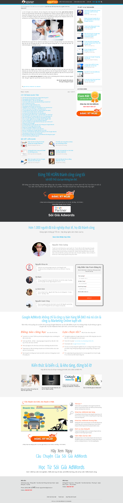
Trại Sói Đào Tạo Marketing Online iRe (83, 341)
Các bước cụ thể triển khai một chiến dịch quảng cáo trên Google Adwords (39, 131)
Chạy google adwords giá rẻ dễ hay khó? (31, 99)
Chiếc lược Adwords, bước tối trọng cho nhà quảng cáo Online (36, 117)
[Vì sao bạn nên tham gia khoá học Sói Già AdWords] (80, 82)
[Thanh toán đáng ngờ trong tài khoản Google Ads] (80, 28)
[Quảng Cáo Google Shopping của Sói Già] (80, 59)
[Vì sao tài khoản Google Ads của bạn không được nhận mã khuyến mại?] (80, 44)
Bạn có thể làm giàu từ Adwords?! (92, 387)
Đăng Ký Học (52, 2)
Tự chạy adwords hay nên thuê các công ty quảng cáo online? (36, 110)
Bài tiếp (71, 92)
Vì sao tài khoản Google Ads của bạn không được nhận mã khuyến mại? (92, 43)
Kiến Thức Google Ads (65, 1)
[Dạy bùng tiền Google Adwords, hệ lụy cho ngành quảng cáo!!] (51, 380)
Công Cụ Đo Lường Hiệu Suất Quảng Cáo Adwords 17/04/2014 (71, 385)
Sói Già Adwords (25, 6)
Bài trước (25, 92)
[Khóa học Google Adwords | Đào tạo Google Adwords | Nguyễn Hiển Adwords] (28, 1)
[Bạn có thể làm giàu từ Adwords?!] (92, 380)
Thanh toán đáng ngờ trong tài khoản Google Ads (91, 26)
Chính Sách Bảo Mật (51, 497)
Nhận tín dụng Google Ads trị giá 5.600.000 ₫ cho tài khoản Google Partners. (92, 19)
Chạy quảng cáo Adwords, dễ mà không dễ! (32, 133)
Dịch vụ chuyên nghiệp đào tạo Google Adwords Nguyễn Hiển (36, 119)
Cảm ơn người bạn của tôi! (28, 103)
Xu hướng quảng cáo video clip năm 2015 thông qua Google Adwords (38, 124)
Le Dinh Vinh (40, 289)
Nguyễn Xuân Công (42, 301)
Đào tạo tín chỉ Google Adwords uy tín (31, 104)
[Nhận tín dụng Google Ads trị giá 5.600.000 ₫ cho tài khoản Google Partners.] (80, 21)
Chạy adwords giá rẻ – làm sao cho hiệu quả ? (32, 100)
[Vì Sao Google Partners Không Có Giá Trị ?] (80, 52)
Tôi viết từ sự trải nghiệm (37, 6)
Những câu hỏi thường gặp (28, 123)
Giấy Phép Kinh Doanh (71, 497)
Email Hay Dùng (82, 286)
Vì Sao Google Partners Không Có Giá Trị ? (90, 50)
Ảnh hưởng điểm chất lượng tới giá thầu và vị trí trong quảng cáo (37, 116)
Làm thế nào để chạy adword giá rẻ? (30, 136)
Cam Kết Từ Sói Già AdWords (92, 72)
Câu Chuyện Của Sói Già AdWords (61, 456)
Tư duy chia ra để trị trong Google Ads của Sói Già (91, 65)
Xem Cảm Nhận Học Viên (61, 237)
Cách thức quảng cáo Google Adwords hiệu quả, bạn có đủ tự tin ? (37, 121)
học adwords (38, 86)
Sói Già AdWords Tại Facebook (64, 501)
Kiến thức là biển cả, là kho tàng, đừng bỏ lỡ (61, 365)
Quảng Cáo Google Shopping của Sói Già (31, 127)
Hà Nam (38, 277)
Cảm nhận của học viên (83, 436)
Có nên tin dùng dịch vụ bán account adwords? (33, 128)
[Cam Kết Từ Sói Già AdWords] (80, 74)
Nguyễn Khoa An (41, 264)
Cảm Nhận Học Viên (79, 1)
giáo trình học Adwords (28, 86)
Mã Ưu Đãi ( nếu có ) (83, 291)
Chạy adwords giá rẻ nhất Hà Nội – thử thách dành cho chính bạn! (37, 114)
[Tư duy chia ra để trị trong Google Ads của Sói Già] (80, 67)
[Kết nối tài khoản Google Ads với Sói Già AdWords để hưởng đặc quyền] (80, 36)
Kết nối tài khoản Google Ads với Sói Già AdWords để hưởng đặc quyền (38, 134)
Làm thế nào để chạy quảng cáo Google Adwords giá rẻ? (35, 97)
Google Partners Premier (79, 344)
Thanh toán (61, 497)
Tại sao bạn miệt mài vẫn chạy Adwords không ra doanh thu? (36, 102)
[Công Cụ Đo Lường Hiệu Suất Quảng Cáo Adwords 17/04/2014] (72, 378)
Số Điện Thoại (81, 281)
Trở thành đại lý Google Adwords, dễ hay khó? (32, 111)
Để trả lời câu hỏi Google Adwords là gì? (31, 126)
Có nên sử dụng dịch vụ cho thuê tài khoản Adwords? (34, 120)
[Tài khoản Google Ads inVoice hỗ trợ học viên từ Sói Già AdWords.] (80, 13)
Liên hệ (89, 1)
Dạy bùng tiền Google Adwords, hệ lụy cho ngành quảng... (51, 388)
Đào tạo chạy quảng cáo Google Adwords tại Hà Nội (34, 130)
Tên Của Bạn (81, 276)
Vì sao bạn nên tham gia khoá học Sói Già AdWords (34, 113)
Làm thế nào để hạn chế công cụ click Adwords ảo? (34, 109)
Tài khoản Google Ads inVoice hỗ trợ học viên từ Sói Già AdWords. (92, 12)
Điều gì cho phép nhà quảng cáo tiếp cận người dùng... (29, 389)
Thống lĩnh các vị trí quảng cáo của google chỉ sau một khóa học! (37, 107)
